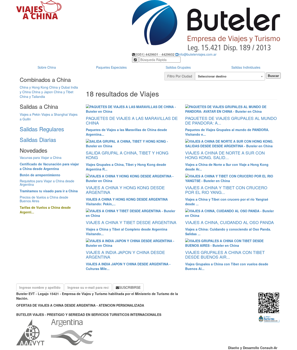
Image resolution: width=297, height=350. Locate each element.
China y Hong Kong (34, 87)
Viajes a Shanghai (54, 114)
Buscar (273, 75)
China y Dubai (59, 87)
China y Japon (42, 92)
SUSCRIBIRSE (130, 287)
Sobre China (47, 67)
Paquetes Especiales (111, 67)
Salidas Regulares (42, 129)
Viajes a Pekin (30, 114)
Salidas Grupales (178, 67)
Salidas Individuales (245, 67)
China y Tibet (63, 92)
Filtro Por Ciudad (179, 76)
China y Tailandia (32, 96)
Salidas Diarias (38, 139)
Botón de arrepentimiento (40, 175)
